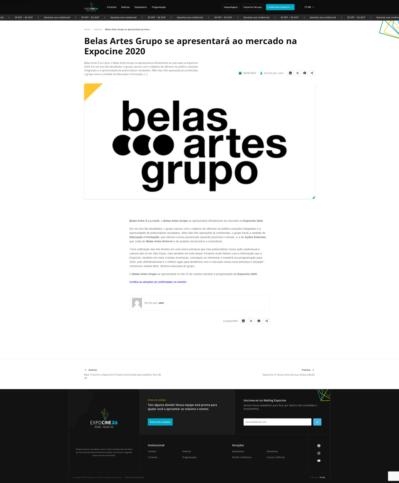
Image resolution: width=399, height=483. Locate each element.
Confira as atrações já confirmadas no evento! (158, 282)
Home (87, 29)
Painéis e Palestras (242, 457)
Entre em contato (160, 422)
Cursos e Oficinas (276, 457)
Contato (152, 451)
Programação (159, 7)
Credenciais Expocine (278, 7)
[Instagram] (318, 453)
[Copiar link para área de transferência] (312, 73)
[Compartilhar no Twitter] (251, 321)
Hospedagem (231, 7)
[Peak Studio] (322, 477)
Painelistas (272, 451)
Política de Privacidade (134, 477)
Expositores (141, 7)
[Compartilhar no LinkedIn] (243, 321)
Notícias (125, 7)
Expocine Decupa (253, 7)
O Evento (111, 7)
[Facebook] (318, 445)
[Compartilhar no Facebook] (259, 321)
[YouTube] (318, 460)
